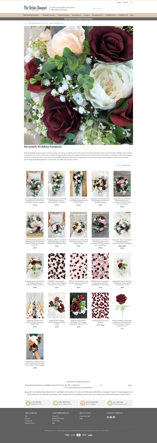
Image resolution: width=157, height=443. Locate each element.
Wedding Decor (111, 15)
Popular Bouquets (63, 15)
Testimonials (28, 421)
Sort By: (118, 165)
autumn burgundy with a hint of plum (115, 385)
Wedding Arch (123, 15)
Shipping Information (58, 418)
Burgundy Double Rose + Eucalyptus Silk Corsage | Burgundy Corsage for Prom (78, 322)
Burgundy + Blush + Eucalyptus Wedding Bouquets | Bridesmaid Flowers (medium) (122, 241)
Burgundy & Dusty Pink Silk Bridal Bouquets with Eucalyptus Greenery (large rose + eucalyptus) (122, 201)
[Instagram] (114, 417)
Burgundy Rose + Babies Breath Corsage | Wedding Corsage (56, 322)
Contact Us (55, 416)
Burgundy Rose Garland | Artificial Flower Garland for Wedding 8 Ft (35, 322)
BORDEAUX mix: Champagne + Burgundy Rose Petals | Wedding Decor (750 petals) (100, 282)
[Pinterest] (108, 417)
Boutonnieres (76, 15)
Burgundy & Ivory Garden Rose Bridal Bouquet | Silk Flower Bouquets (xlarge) (100, 200)
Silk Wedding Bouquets (31, 15)
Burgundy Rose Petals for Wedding (100, 321)
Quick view (33, 182)
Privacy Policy (56, 421)
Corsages (86, 15)
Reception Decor (97, 15)
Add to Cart (56, 267)
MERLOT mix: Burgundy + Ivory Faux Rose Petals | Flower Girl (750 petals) (78, 282)
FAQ (26, 416)
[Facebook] (111, 417)
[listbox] (126, 165)
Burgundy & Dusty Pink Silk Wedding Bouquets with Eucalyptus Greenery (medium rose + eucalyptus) (100, 242)
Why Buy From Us (30, 423)
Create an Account (84, 416)
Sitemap (111, 430)
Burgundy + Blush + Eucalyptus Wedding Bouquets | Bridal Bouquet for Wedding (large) (57, 241)
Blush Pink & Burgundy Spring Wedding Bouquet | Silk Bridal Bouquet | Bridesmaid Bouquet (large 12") (35, 242)
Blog (131, 15)
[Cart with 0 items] (131, 2)
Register (125, 2)
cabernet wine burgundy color (90, 385)
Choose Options (35, 185)
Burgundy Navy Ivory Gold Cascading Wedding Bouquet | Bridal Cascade (78, 200)
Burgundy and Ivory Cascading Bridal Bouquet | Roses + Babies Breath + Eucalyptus (56, 200)
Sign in (119, 2)
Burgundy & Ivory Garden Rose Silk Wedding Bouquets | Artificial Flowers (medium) (35, 282)
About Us (27, 418)
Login (81, 418)
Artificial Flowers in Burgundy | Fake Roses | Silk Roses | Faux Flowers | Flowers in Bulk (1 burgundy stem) (122, 323)
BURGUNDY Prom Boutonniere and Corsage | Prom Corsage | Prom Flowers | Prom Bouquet (35, 363)
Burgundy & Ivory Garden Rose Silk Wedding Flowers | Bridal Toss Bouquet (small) (122, 282)
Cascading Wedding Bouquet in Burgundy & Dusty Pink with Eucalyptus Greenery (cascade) (35, 200)
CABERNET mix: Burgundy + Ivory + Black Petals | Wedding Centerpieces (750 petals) (56, 282)
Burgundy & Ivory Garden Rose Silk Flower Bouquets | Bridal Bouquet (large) (78, 241)
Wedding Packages (49, 15)
